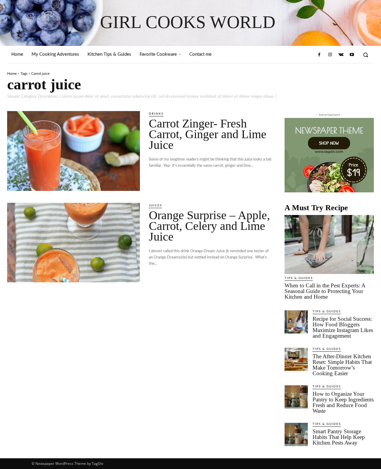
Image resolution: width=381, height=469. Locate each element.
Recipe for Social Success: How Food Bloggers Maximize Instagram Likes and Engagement (343, 327)
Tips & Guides (299, 278)
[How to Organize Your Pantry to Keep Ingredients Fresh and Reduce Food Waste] (296, 397)
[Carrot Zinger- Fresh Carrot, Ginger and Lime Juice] (73, 151)
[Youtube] (351, 54)
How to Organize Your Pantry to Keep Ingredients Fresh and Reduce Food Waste (343, 402)
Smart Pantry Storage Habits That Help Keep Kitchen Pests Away (339, 437)
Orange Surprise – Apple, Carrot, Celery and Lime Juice (209, 225)
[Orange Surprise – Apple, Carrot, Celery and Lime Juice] (73, 243)
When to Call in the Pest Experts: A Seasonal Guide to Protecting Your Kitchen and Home (325, 291)
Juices (155, 205)
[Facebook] (319, 54)
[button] (365, 54)
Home (12, 73)
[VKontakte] (340, 54)
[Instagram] (330, 54)
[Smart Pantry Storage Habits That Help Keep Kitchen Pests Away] (296, 434)
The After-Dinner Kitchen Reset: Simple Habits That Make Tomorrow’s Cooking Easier (342, 364)
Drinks (156, 113)
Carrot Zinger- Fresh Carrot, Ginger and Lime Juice (207, 134)
